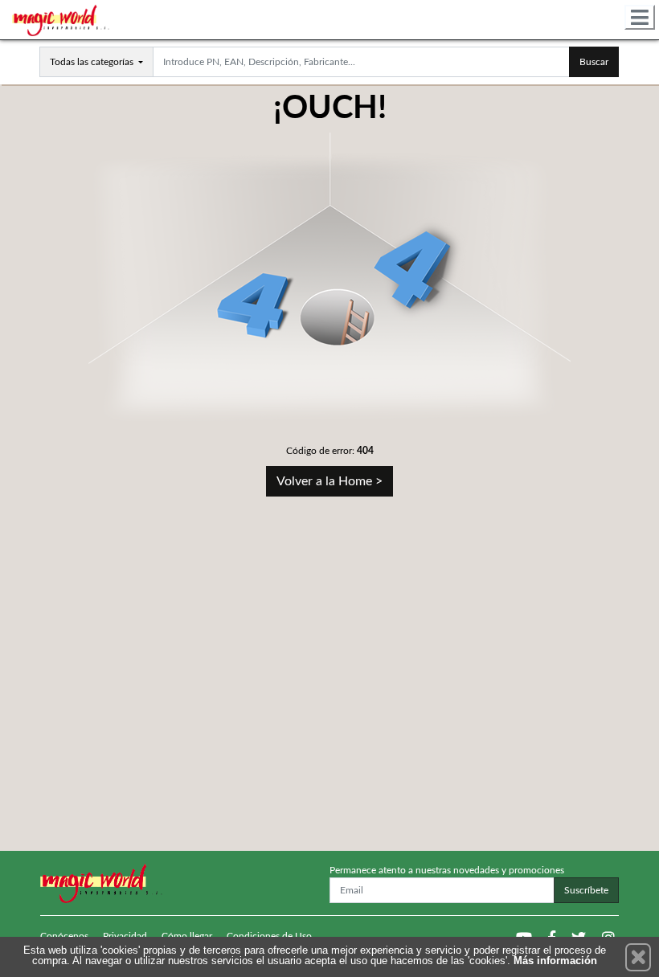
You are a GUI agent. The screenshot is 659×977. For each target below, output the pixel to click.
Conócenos (64, 936)
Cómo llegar (187, 936)
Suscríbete (586, 890)
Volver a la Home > (329, 481)
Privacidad (125, 936)
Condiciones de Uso (269, 936)
